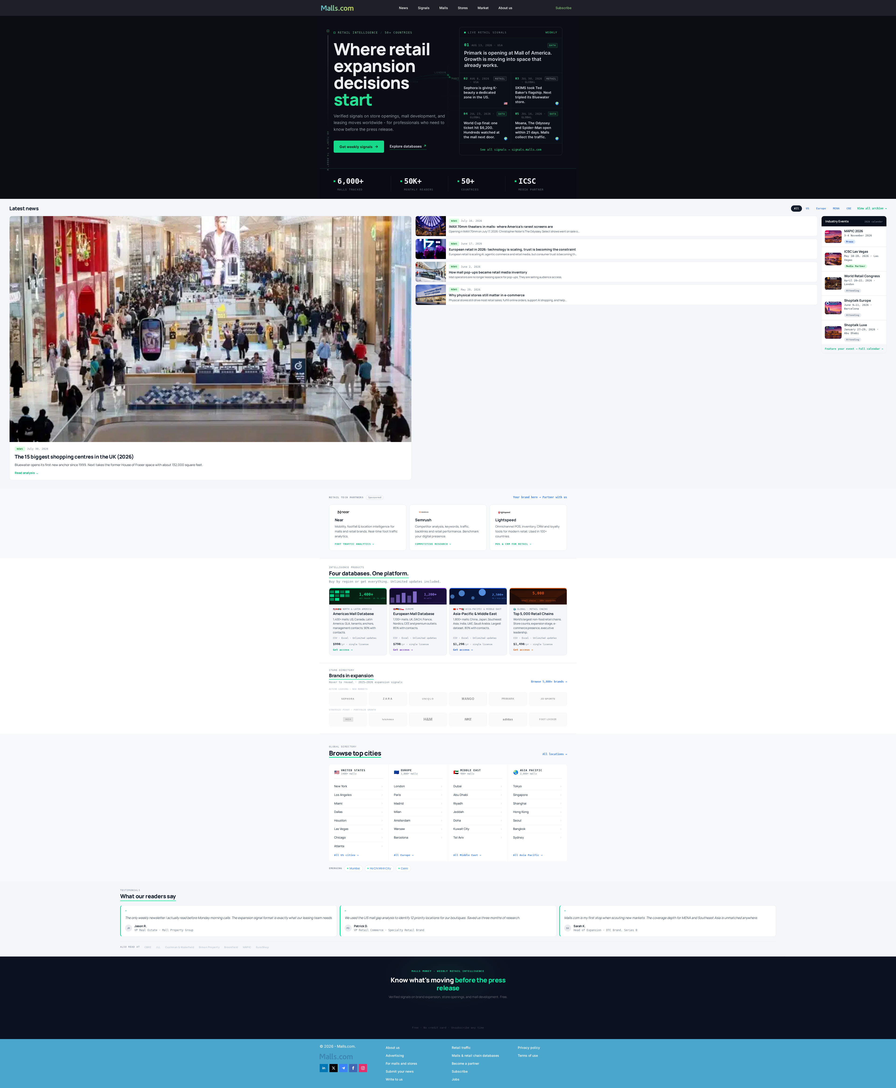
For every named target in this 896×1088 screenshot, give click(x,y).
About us (505, 8)
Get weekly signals (359, 146)
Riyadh (477, 803)
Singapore (537, 794)
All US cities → (346, 855)
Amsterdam (418, 820)
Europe (821, 208)
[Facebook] (353, 1068)
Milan (418, 812)
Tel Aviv (477, 837)
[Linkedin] (324, 1068)
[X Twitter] (333, 1068)
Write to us (394, 1079)
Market (483, 8)
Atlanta (358, 846)
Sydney (537, 837)
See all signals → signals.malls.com (510, 149)
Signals (424, 8)
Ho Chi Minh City (380, 868)
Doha (477, 820)
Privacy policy (529, 1048)
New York (358, 786)
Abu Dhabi (477, 794)
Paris (418, 794)
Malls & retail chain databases (475, 1055)
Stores (463, 8)
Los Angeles (358, 794)
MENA (836, 208)
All (796, 208)
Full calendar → (871, 348)
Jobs (455, 1079)
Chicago (358, 837)
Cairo (404, 868)
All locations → (554, 754)
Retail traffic (461, 1048)
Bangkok (537, 829)
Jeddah (477, 812)
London (418, 786)
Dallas (358, 812)
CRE (849, 208)
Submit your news (400, 1071)
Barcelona (418, 837)
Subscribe (563, 8)
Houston (358, 820)
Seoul (537, 820)
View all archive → (872, 208)
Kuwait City (477, 829)
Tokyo (537, 786)
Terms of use (528, 1055)
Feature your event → (841, 348)
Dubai (477, 786)
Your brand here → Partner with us (540, 497)
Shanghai (537, 803)
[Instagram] (363, 1068)
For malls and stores (401, 1063)
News (403, 8)
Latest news (24, 208)
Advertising (395, 1055)
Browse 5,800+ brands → (549, 681)
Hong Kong (537, 812)
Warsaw (418, 829)
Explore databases (408, 146)
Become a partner (465, 1063)
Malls (443, 8)
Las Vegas (358, 829)
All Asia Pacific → (527, 855)
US (807, 208)
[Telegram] (343, 1068)
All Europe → (403, 855)
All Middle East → (467, 855)
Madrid (418, 803)
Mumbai (355, 868)
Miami (358, 803)
